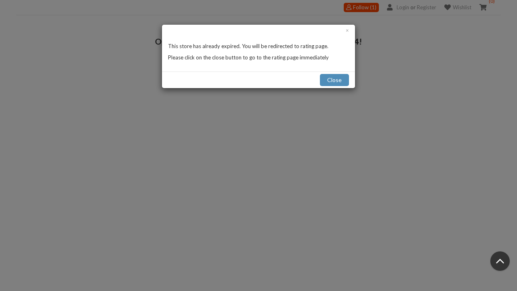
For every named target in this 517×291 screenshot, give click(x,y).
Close (334, 79)
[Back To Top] (500, 261)
